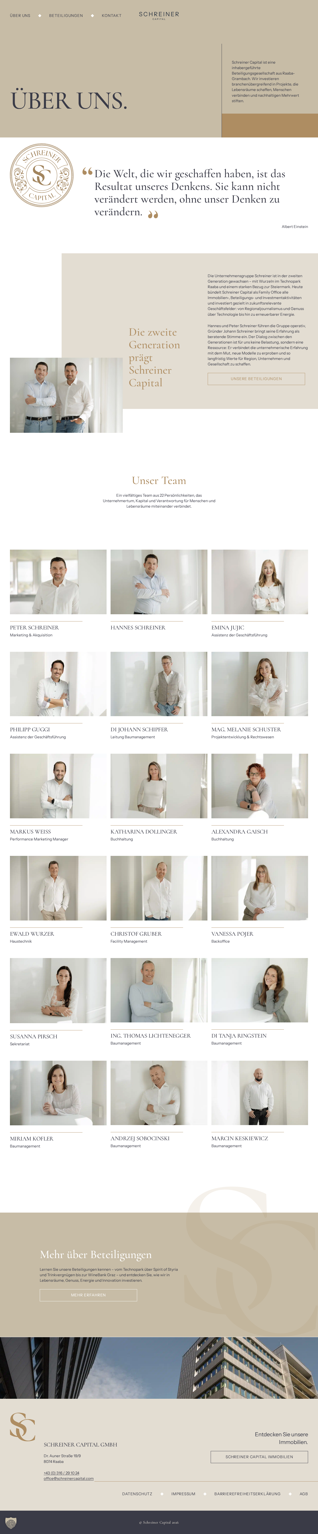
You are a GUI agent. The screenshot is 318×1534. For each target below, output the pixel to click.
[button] (11, 1523)
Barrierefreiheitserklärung (247, 1493)
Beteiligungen (66, 15)
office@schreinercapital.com (69, 1478)
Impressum (183, 1493)
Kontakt (111, 15)
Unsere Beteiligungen (256, 378)
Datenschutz (137, 1493)
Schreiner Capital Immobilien (259, 1456)
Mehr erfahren (88, 1295)
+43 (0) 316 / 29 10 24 (61, 1473)
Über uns (20, 15)
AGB (304, 1493)
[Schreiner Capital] (159, 16)
